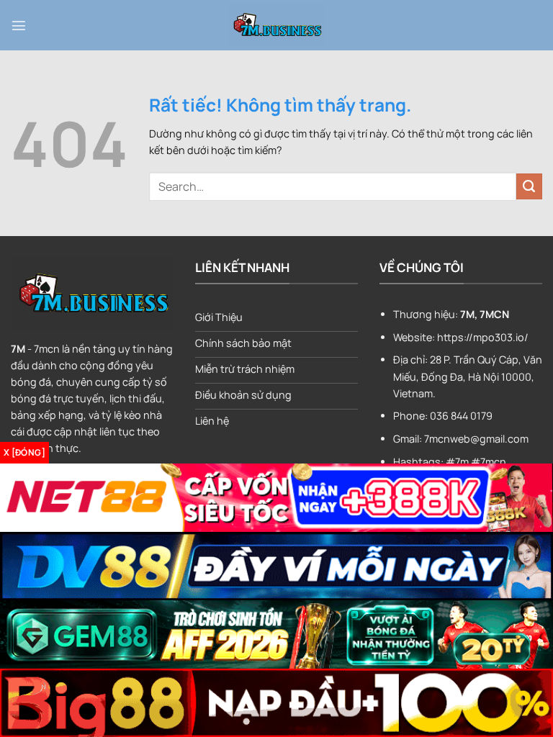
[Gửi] (529, 186)
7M (18, 349)
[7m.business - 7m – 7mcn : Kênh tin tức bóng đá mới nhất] (276, 25)
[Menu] (19, 25)
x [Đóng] (24, 452)
